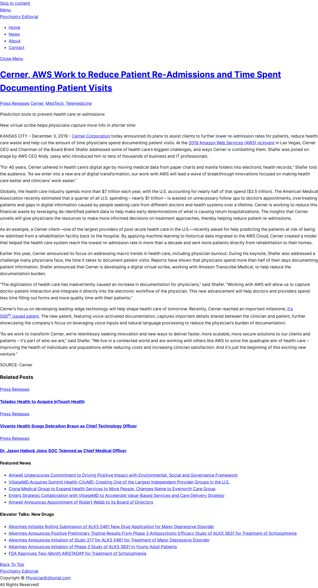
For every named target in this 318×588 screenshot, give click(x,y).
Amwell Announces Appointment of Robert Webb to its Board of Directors (81, 502)
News (14, 34)
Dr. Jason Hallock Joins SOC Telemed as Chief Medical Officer (63, 450)
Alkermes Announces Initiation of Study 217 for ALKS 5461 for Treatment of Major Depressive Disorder (109, 540)
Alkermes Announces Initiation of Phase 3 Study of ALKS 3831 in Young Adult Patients (93, 546)
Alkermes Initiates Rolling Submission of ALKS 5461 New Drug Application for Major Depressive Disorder (111, 526)
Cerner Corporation (91, 136)
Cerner (37, 103)
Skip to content (15, 3)
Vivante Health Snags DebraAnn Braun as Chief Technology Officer (68, 426)
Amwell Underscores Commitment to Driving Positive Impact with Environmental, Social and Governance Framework (123, 475)
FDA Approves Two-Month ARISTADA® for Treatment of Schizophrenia (77, 553)
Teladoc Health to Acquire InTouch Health (42, 401)
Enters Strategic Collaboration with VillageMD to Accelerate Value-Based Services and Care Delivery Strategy (117, 495)
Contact (16, 47)
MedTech (55, 103)
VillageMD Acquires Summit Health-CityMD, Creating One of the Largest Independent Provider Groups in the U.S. (119, 482)
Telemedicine (79, 103)
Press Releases (14, 103)
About (15, 40)
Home (14, 27)
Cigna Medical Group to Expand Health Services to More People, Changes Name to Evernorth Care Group (112, 488)
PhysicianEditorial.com (48, 577)
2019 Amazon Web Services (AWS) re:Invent (232, 142)
